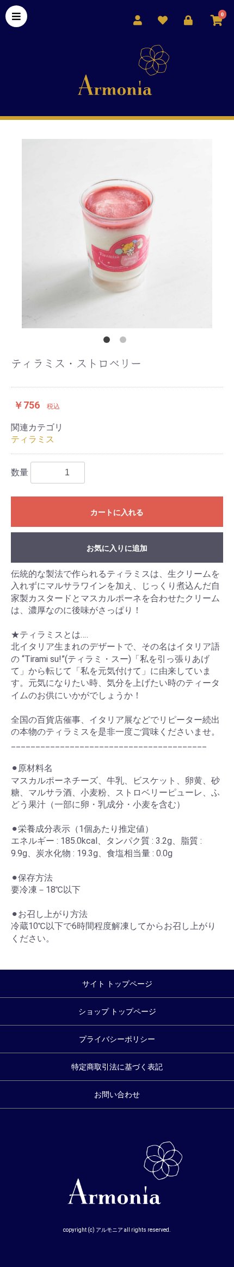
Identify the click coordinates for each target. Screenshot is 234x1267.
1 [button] (108, 341)
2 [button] (125, 341)
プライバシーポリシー (117, 1039)
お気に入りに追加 (117, 548)
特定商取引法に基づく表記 (117, 1066)
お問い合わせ (117, 1094)
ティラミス (32, 439)
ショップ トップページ (117, 1011)
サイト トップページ (117, 983)
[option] (117, 233)
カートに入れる (117, 512)
